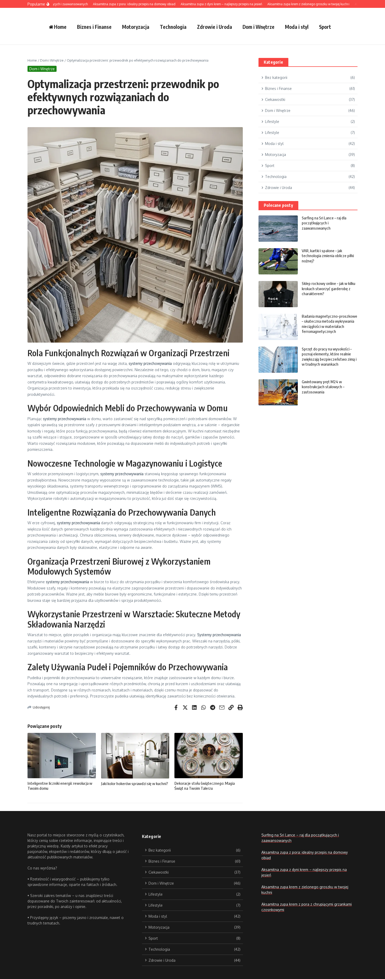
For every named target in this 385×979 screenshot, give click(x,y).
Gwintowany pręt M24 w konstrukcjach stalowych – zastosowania (323, 386)
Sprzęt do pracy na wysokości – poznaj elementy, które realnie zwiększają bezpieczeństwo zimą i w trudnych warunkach (329, 357)
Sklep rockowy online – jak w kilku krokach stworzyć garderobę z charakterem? (328, 288)
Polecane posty (278, 205)
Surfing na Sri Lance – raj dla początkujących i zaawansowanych (324, 222)
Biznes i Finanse (94, 27)
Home (32, 60)
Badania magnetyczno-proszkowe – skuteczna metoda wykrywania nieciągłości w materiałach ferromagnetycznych (329, 324)
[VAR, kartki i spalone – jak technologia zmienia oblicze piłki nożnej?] (278, 261)
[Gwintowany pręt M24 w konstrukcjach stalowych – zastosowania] (278, 392)
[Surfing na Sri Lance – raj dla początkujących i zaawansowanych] (278, 228)
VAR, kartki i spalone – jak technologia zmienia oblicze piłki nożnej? (328, 255)
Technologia (173, 27)
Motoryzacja (135, 27)
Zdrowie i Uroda (214, 27)
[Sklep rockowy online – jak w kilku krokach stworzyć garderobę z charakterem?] (278, 294)
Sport (325, 27)
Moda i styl (297, 27)
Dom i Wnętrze (258, 27)
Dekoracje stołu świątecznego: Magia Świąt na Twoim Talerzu (204, 786)
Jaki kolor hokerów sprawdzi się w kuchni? (134, 783)
